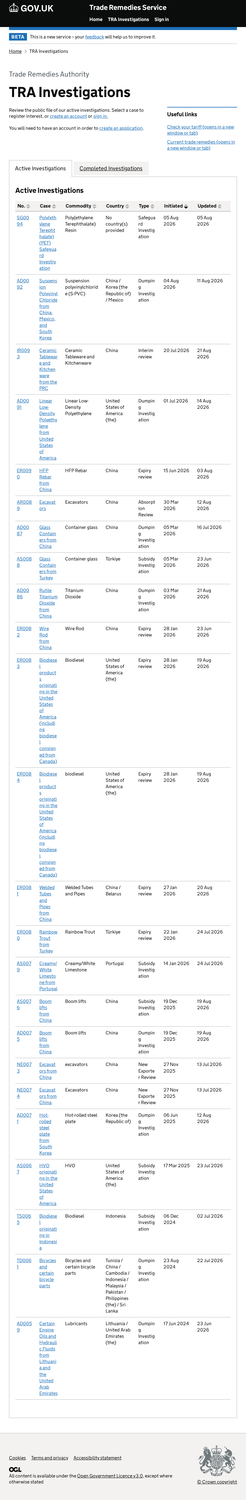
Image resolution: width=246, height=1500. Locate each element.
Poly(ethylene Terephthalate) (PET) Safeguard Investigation (47, 243)
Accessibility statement (98, 1458)
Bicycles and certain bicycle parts (47, 1273)
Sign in (161, 19)
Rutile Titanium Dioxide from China (48, 603)
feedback (94, 37)
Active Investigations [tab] (40, 168)
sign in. (100, 116)
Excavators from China (48, 1070)
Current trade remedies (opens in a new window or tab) (201, 145)
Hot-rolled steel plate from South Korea (45, 1134)
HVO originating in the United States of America (48, 1184)
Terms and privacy (49, 1458)
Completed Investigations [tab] (111, 168)
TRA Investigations (128, 19)
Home (96, 19)
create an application (121, 128)
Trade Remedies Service (127, 7)
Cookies (17, 1458)
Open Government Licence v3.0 (110, 1476)
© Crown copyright (217, 1482)
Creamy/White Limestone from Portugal (48, 976)
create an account (68, 116)
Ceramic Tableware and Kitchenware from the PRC (48, 369)
